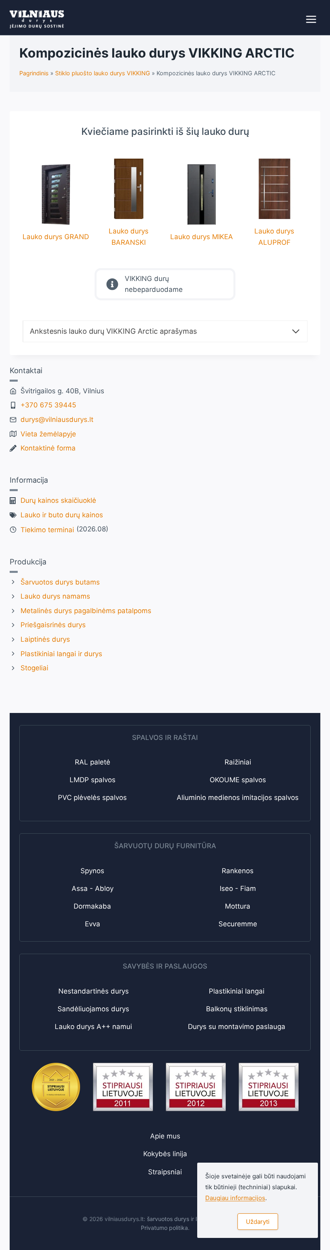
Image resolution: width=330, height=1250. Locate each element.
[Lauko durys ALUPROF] (274, 203)
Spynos (92, 871)
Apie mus (165, 1136)
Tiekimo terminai (47, 530)
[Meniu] (311, 19)
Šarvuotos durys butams (60, 582)
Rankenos (238, 871)
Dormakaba (92, 906)
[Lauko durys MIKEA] (201, 203)
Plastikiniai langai (236, 991)
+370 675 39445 (48, 405)
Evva (92, 924)
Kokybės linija (165, 1154)
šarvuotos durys (168, 1218)
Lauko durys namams (55, 596)
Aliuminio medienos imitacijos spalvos (238, 797)
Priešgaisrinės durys (53, 625)
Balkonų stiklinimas (237, 1009)
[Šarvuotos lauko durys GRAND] (56, 203)
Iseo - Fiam (238, 888)
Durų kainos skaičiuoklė (58, 500)
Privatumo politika (164, 1227)
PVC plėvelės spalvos (92, 797)
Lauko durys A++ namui (93, 1027)
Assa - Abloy (92, 888)
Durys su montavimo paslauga (236, 1027)
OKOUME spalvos (238, 780)
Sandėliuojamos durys (93, 1009)
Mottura (237, 906)
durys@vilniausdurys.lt (57, 419)
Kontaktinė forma (48, 448)
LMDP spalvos (93, 780)
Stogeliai (34, 668)
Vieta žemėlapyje (48, 434)
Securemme (238, 924)
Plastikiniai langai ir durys (61, 654)
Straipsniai (165, 1172)
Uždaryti (258, 1221)
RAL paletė (92, 762)
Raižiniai (238, 762)
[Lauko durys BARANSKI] (128, 203)
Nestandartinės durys (93, 991)
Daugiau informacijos (235, 1198)
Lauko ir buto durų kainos (62, 515)
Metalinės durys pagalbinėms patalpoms (86, 611)
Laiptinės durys (45, 639)
